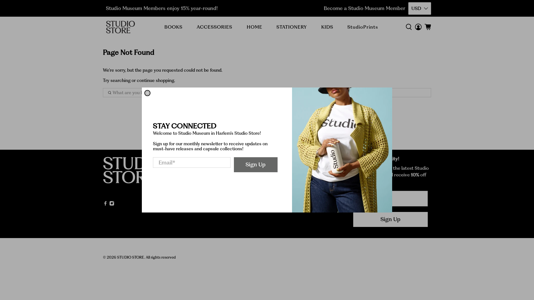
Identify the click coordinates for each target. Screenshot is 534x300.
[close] (147, 93)
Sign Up (256, 164)
